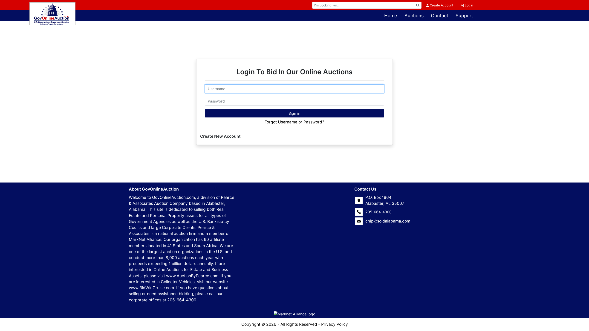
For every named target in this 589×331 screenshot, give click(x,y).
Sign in (294, 113)
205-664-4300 (378, 212)
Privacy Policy (334, 324)
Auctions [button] (414, 15)
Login (469, 5)
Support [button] (464, 15)
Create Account (441, 5)
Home (390, 15)
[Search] (418, 5)
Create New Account (220, 136)
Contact (439, 15)
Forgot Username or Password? (294, 122)
